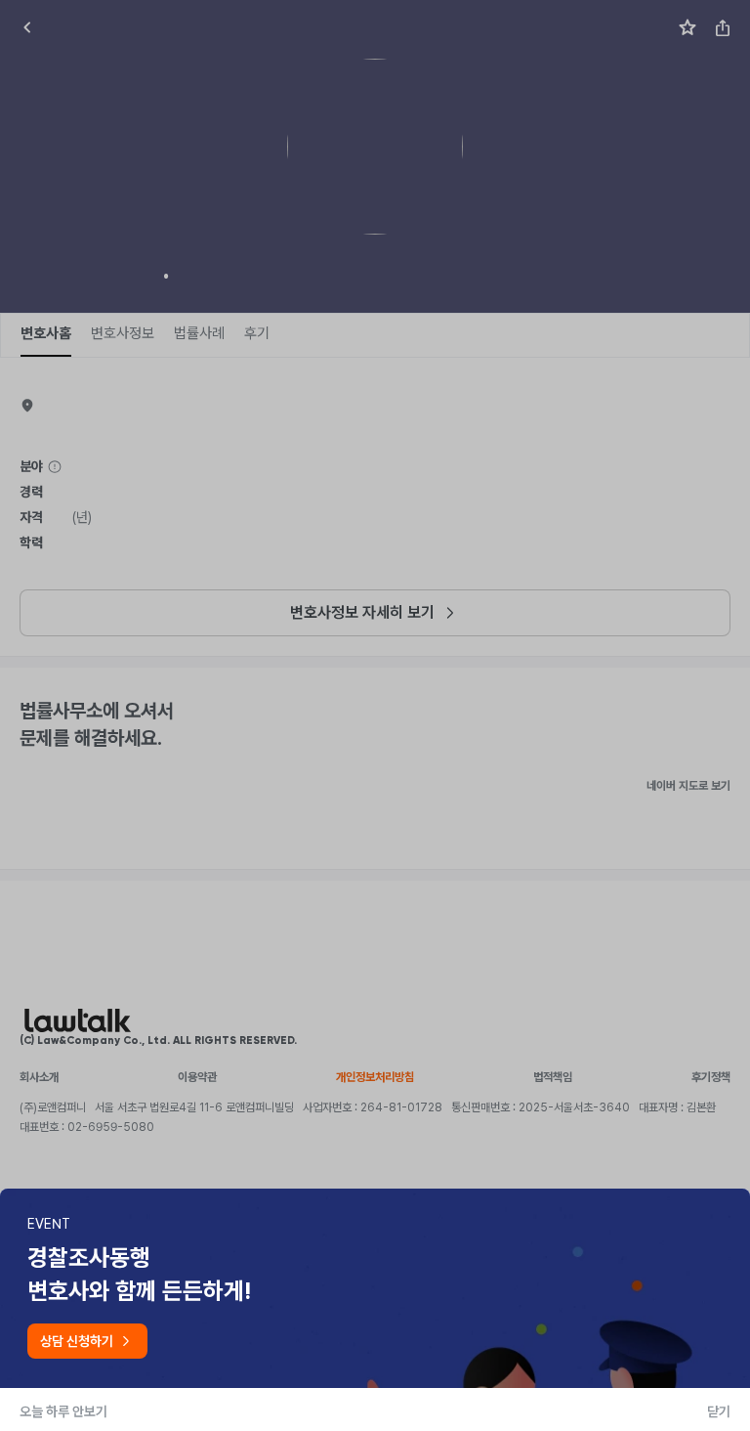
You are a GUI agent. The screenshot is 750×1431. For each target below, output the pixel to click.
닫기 (718, 1411)
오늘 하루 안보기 (63, 1411)
